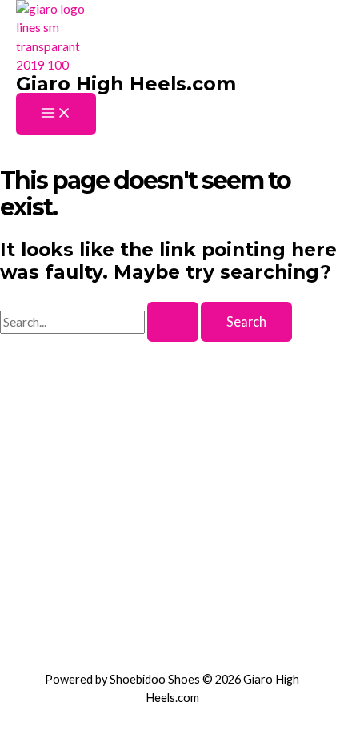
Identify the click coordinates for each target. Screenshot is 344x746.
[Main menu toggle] (56, 113)
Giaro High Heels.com (126, 83)
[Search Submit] (172, 322)
